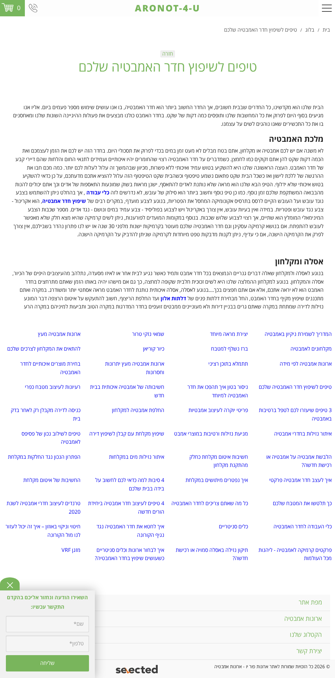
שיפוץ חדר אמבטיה (64, 201)
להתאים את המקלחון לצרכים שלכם (43, 349)
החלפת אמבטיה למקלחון (138, 410)
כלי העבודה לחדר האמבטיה (302, 526)
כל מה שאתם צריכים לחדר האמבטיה (209, 503)
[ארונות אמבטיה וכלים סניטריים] (168, 8)
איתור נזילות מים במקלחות (136, 457)
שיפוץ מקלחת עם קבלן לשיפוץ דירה (126, 434)
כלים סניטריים (233, 526)
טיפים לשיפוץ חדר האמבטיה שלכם (295, 387)
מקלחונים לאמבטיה (311, 349)
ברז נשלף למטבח (229, 349)
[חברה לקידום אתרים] (137, 669)
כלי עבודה (97, 193)
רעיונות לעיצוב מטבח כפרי (52, 387)
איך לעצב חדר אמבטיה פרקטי (300, 480)
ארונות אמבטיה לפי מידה (306, 364)
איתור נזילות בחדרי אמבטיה (303, 434)
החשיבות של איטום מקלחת (51, 480)
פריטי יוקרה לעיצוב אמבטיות (218, 410)
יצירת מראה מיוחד (229, 334)
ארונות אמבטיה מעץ (59, 334)
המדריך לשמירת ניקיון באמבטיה (298, 334)
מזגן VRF (71, 550)
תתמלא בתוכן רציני (228, 364)
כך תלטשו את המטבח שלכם (302, 503)
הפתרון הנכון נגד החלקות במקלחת (44, 457)
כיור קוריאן (153, 349)
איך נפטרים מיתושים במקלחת (216, 480)
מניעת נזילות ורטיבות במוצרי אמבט (211, 434)
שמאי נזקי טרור (148, 334)
